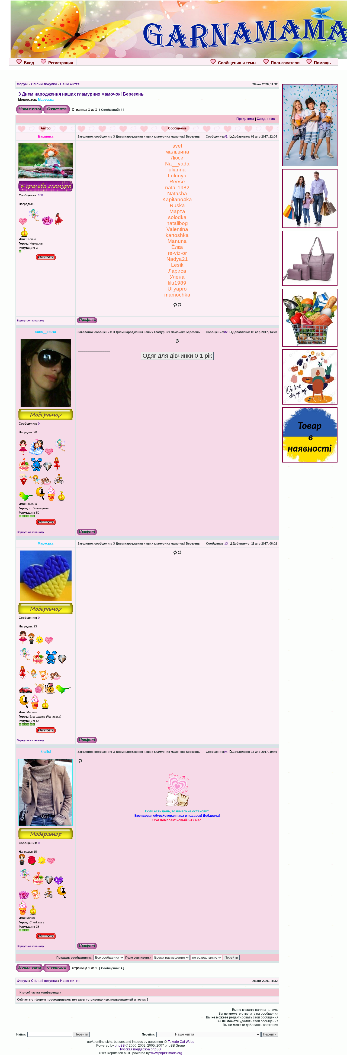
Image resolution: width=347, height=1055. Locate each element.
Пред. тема (245, 119)
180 (40, 195)
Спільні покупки (44, 84)
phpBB (120, 1045)
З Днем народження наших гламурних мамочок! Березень (81, 94)
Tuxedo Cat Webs (181, 1042)
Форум (22, 84)
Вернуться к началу (30, 320)
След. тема (266, 119)
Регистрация (59, 62)
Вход (28, 62)
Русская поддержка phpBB (140, 1049)
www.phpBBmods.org (166, 1053)
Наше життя (69, 84)
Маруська (46, 100)
